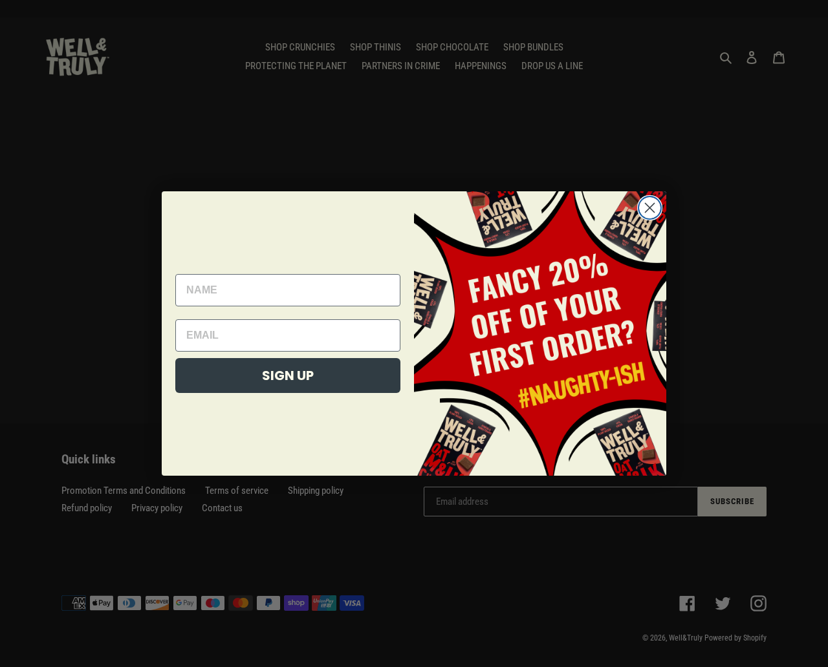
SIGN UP (288, 375)
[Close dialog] (649, 207)
